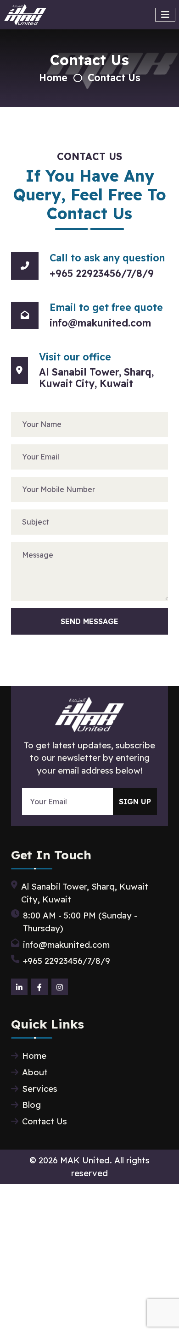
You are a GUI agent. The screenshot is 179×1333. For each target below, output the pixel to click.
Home (53, 77)
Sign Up (135, 801)
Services (39, 1089)
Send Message (89, 621)
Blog (31, 1105)
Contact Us (114, 77)
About (35, 1072)
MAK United (85, 1160)
